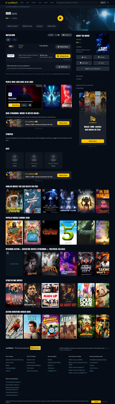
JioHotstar (51, 368)
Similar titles (52, 26)
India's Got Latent (32, 371)
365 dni (8, 371)
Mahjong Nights (11, 368)
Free (14, 40)
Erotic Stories (31, 362)
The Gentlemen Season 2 (13, 382)
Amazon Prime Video (54, 362)
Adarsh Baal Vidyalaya (34, 365)
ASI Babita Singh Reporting (98, 360)
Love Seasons (94, 362)
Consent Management (65, 350)
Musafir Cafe (31, 360)
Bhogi (91, 371)
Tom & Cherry (94, 368)
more (24, 105)
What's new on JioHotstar (77, 370)
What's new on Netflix (76, 360)
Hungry (92, 365)
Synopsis (40, 26)
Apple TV (50, 365)
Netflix (50, 360)
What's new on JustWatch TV (78, 373)
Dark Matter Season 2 (12, 385)
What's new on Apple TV (76, 367)
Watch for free (27, 26)
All (8, 40)
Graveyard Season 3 (12, 395)
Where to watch (13, 26)
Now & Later (9, 362)
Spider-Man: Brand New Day (14, 360)
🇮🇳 (65, 35)
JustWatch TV (52, 371)
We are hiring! (35, 348)
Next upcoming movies (96, 356)
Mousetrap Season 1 (12, 392)
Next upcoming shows (12, 378)
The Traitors (30, 368)
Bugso (8, 365)
